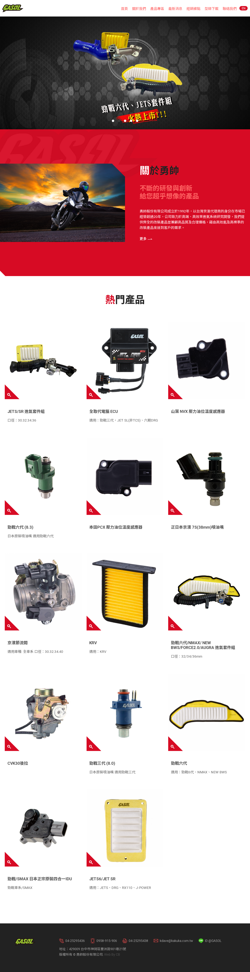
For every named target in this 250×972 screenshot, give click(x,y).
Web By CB (112, 954)
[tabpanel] (125, 73)
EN (243, 8)
